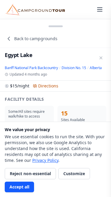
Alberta (96, 68)
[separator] (55, 25)
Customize (74, 173)
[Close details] (100, 57)
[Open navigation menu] (99, 9)
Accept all (19, 187)
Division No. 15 (74, 68)
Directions (48, 86)
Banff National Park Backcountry (31, 68)
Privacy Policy (45, 160)
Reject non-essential (30, 173)
